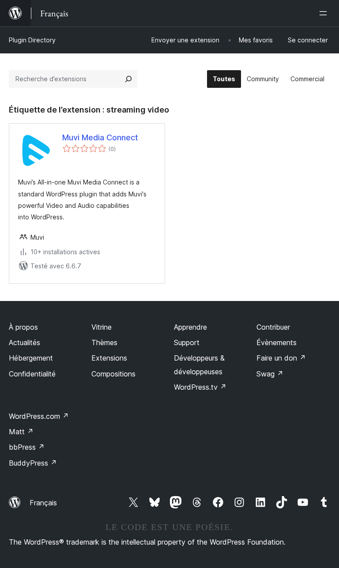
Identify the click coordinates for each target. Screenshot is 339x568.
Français (43, 502)
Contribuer (273, 327)
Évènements (276, 342)
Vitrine (101, 327)
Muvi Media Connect (100, 137)
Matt (21, 431)
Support (187, 342)
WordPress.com (39, 416)
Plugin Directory (32, 40)
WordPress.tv (200, 387)
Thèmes (104, 342)
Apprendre (190, 327)
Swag (269, 373)
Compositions (113, 373)
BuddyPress (33, 463)
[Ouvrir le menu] (325, 13)
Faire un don (281, 358)
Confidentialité (32, 373)
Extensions (109, 358)
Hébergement (31, 358)
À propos (23, 327)
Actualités (24, 342)
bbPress (27, 447)
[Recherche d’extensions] (128, 79)
